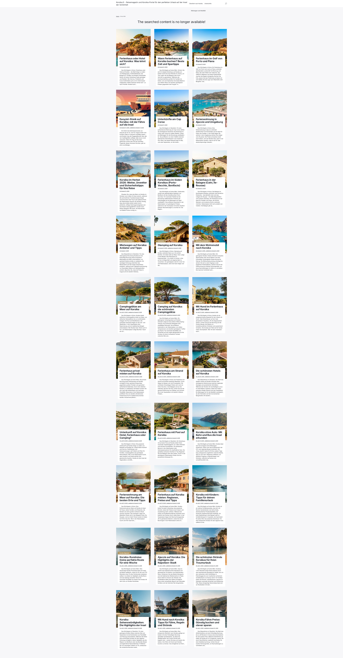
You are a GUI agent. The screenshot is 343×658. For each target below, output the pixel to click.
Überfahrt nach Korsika (196, 3)
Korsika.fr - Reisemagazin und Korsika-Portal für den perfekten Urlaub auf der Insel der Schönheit (151, 3)
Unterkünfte (207, 3)
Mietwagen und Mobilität (198, 10)
